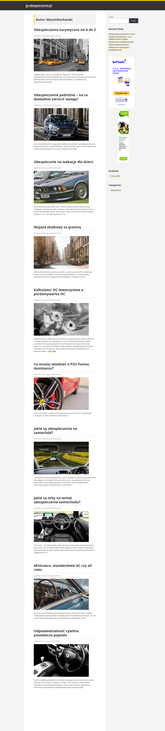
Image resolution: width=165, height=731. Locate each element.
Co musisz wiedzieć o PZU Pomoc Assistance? (61, 366)
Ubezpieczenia (116, 190)
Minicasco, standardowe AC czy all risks (63, 567)
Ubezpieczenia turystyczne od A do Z (65, 29)
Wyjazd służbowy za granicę (57, 227)
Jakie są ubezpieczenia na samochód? (55, 430)
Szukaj (111, 17)
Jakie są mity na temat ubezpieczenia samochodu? (57, 499)
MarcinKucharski (56, 36)
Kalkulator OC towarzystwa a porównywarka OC (58, 291)
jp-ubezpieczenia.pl (39, 5)
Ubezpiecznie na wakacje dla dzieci (63, 161)
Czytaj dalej (52, 351)
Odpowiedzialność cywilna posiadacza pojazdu (56, 633)
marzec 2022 (115, 176)
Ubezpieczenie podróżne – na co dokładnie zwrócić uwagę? (61, 97)
